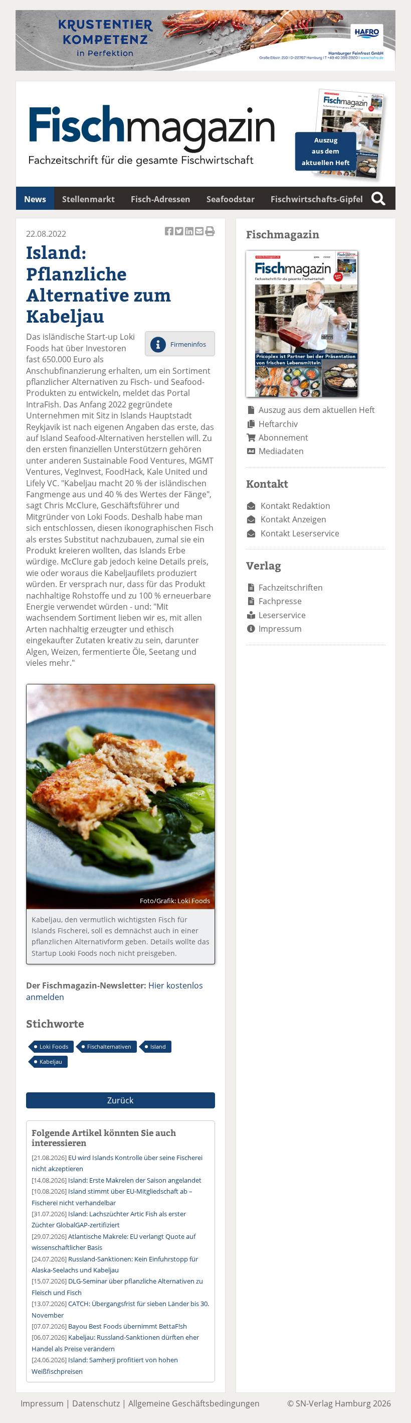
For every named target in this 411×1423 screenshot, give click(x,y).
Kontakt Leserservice (300, 533)
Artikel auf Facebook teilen (170, 236)
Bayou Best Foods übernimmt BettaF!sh (127, 1326)
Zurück (120, 1100)
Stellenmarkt (88, 199)
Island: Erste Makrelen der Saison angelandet (134, 1180)
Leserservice (282, 615)
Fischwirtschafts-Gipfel (317, 199)
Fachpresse (280, 601)
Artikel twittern (180, 236)
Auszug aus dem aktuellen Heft (317, 409)
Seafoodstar (231, 199)
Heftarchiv (278, 424)
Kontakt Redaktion (295, 505)
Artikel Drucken (210, 236)
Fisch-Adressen (160, 199)
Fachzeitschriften (291, 587)
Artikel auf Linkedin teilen (190, 236)
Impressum (280, 628)
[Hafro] (205, 67)
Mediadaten (281, 451)
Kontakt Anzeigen (293, 519)
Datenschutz (96, 1403)
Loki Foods (54, 1046)
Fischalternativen (109, 1046)
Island (158, 1046)
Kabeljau (51, 1061)
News (35, 199)
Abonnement (283, 437)
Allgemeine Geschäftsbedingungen (194, 1403)
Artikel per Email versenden (200, 236)
